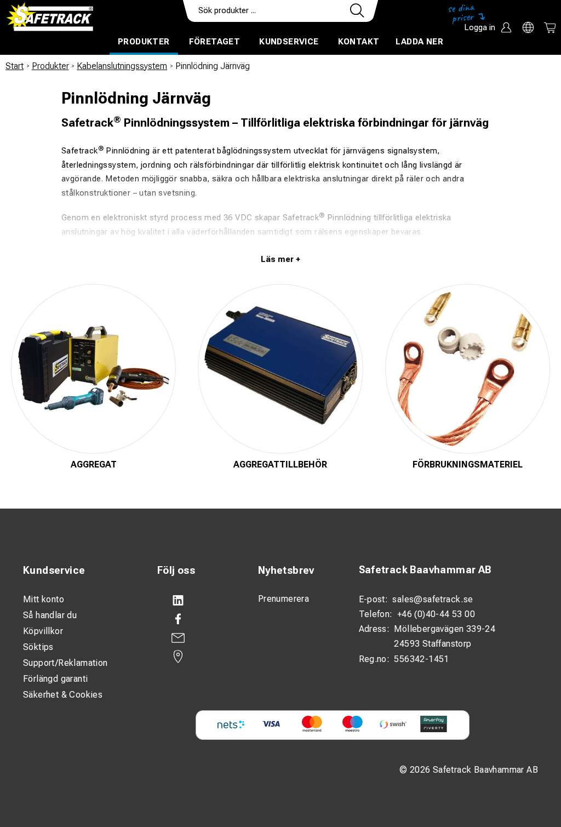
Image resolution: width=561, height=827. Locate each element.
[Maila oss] (196, 638)
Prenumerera (283, 599)
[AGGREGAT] (93, 369)
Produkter (144, 42)
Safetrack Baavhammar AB (425, 569)
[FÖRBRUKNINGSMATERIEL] (467, 369)
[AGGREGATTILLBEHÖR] (280, 369)
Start (14, 66)
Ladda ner (419, 42)
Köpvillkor (43, 631)
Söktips (38, 647)
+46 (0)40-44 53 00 (436, 614)
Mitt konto (43, 599)
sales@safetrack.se (432, 599)
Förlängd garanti (55, 679)
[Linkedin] (196, 600)
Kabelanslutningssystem (122, 66)
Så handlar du (50, 615)
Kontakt (359, 42)
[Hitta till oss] (196, 656)
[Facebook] (196, 619)
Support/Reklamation (65, 663)
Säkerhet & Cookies (62, 694)
